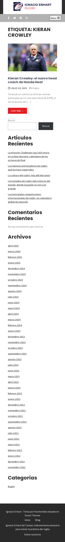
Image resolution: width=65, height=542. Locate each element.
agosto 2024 (14, 291)
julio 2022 (13, 433)
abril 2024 (13, 314)
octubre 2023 (15, 348)
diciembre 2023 (16, 336)
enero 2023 (14, 399)
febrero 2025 (15, 257)
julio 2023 (13, 365)
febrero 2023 (15, 393)
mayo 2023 (14, 376)
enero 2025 (14, 262)
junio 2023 (13, 370)
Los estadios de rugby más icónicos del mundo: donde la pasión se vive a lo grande (29, 184)
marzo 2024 (14, 319)
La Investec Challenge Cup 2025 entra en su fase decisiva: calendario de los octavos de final (28, 156)
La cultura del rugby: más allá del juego (29, 175)
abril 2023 (13, 382)
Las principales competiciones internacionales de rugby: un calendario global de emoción (30, 198)
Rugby (35, 88)
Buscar (11, 120)
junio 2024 (13, 302)
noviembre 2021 (17, 467)
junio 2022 (13, 439)
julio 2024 (13, 297)
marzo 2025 (14, 251)
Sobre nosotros (32, 534)
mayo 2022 (14, 444)
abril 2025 (13, 245)
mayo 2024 (14, 308)
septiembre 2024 (17, 285)
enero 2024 (14, 331)
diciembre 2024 (16, 268)
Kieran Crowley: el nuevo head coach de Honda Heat (32, 80)
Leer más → (17, 110)
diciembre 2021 (16, 461)
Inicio (27, 520)
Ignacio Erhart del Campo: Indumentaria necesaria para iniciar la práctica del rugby (32, 527)
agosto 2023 (14, 359)
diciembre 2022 (16, 404)
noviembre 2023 (17, 342)
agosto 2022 (15, 427)
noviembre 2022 (17, 410)
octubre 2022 (15, 416)
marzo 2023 (14, 387)
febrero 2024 (15, 325)
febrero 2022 (15, 450)
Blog (37, 520)
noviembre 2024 (17, 274)
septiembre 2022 (17, 422)
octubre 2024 (15, 279)
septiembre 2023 (17, 353)
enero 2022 (14, 456)
